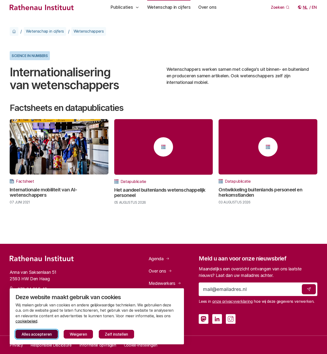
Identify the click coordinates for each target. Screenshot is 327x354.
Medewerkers (162, 283)
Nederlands (305, 7)
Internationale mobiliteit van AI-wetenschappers (43, 192)
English (314, 7)
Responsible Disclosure (50, 345)
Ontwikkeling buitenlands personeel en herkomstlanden (260, 192)
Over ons (207, 7)
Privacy (16, 345)
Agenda (156, 258)
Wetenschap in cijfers (168, 7)
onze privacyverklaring (232, 301)
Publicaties (122, 7)
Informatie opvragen (97, 345)
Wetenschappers (89, 31)
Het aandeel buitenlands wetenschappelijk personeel (159, 192)
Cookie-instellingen (140, 345)
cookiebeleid (26, 321)
